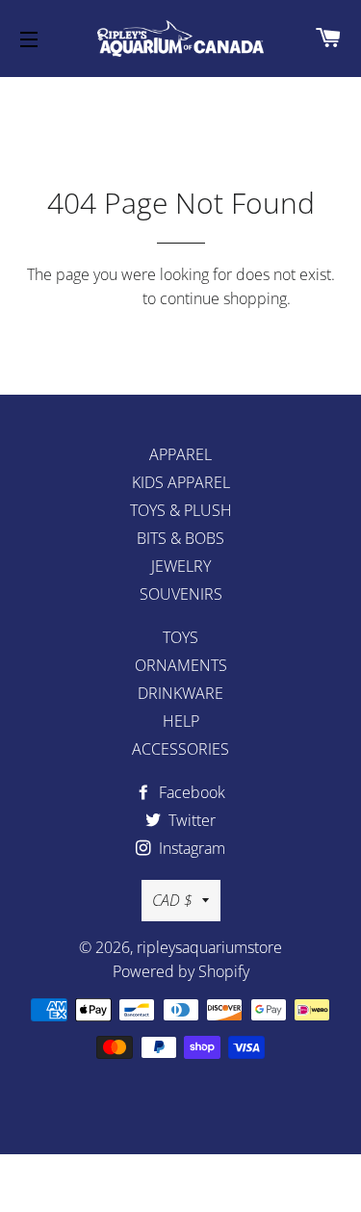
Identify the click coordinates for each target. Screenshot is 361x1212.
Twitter (190, 820)
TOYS (180, 637)
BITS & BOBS (180, 538)
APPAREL (180, 454)
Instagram (190, 848)
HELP (181, 721)
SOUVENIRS (181, 594)
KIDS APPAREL (181, 482)
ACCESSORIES (180, 749)
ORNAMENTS (181, 665)
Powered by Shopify (181, 971)
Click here (104, 298)
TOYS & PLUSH (181, 510)
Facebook (190, 792)
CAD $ (172, 900)
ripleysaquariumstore (209, 947)
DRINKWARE (180, 693)
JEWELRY (181, 566)
